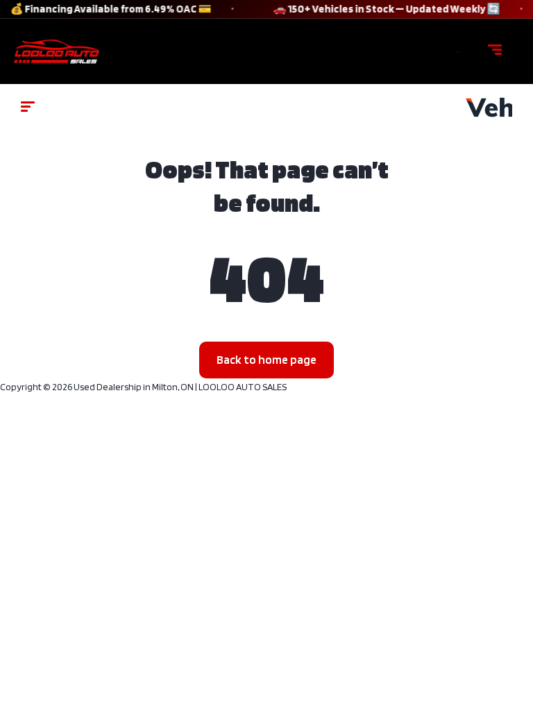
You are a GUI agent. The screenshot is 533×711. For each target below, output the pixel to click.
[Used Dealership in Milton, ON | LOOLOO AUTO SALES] (458, 51)
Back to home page (266, 360)
